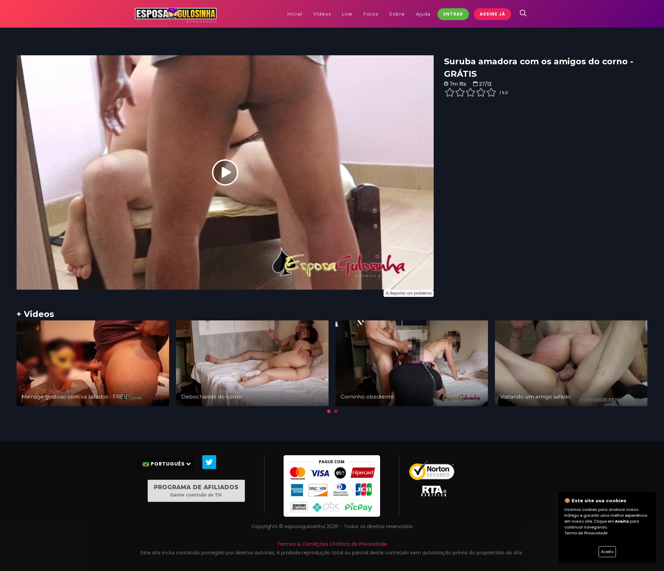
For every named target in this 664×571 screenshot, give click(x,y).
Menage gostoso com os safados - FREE (74, 396)
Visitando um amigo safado (535, 396)
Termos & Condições (302, 544)
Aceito (607, 551)
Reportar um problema (410, 293)
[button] (329, 411)
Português (167, 463)
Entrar (453, 14)
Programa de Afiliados (196, 490)
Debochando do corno (211, 396)
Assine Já (492, 14)
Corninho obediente (367, 396)
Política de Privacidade (359, 544)
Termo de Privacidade (586, 533)
